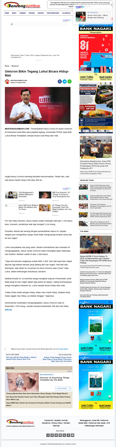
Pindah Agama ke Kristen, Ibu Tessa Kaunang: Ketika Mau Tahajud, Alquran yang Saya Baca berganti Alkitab (95, 289)
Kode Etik (95, 420)
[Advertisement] (38, 154)
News (14, 13)
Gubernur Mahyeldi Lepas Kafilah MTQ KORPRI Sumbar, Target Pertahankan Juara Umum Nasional (101, 197)
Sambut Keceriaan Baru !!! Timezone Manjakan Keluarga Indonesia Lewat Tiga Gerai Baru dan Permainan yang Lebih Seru (95, 273)
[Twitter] (52, 435)
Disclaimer (46, 423)
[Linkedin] (64, 435)
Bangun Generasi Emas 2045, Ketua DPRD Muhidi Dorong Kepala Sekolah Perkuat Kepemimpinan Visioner (94, 281)
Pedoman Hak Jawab (97, 423)
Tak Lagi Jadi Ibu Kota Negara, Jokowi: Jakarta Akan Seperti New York (21, 358)
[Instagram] (60, 435)
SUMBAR (22, 13)
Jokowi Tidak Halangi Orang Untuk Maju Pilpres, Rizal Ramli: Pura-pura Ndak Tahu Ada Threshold (57, 359)
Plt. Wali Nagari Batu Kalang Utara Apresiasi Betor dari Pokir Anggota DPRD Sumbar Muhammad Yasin (100, 214)
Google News (63, 349)
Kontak (64, 420)
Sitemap (56, 426)
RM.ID (8, 310)
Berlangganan (85, 420)
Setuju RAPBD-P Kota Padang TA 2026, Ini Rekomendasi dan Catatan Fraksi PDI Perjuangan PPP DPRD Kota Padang (95, 259)
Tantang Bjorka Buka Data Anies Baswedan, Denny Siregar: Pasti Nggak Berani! (37, 393)
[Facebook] (48, 435)
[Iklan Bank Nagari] (96, 354)
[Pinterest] (56, 435)
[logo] (20, 424)
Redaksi (57, 420)
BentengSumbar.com (57, 444)
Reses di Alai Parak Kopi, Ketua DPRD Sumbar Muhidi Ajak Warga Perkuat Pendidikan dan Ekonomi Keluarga (100, 188)
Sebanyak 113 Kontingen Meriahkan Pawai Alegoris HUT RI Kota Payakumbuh (100, 206)
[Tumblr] (68, 435)
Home (7, 13)
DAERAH (41, 13)
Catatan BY (48, 420)
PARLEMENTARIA (53, 13)
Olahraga (66, 13)
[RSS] (72, 435)
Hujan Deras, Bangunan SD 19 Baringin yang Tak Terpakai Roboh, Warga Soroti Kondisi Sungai (101, 223)
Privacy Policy (57, 423)
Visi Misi (66, 423)
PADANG (32, 13)
